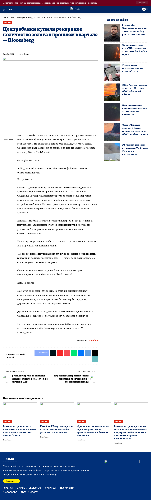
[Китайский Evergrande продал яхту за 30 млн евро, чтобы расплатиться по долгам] (57, 412)
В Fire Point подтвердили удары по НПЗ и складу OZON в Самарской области (134, 89)
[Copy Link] (64, 47)
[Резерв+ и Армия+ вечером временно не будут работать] (112, 72)
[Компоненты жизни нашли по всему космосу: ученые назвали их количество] (112, 112)
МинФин (93, 340)
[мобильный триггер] (5, 9)
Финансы (7, 22)
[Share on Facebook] (5, 47)
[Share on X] (10, 47)
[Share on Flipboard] (16, 47)
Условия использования (86, 2)
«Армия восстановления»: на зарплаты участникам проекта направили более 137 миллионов (93, 431)
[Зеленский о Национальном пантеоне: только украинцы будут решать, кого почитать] (112, 33)
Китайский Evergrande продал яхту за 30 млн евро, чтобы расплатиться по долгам (56, 429)
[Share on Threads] (59, 47)
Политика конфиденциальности (57, 2)
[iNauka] (75, 9)
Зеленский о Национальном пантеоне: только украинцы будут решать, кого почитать (134, 30)
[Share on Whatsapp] (26, 47)
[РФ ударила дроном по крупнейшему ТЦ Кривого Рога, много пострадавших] (112, 152)
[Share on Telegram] (53, 47)
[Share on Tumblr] (37, 47)
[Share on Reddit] (43, 47)
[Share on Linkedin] (32, 47)
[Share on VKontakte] (48, 47)
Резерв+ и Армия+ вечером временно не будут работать (132, 68)
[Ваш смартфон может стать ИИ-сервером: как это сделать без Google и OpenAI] (112, 52)
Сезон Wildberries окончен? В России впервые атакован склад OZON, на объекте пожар (135, 129)
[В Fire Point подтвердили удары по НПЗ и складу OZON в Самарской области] (112, 92)
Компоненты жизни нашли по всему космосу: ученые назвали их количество (134, 109)
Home (5, 17)
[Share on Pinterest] (21, 47)
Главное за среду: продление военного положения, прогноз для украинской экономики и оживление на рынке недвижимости (130, 432)
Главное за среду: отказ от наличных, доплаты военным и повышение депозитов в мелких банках (19, 431)
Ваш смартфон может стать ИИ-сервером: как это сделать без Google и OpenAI (134, 50)
